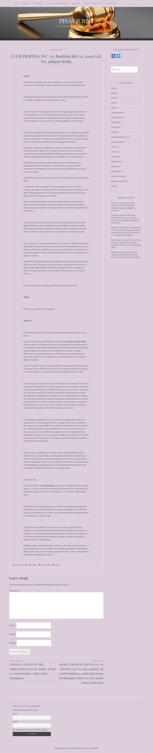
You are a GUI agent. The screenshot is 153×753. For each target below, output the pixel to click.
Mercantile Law (116, 162)
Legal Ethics (115, 157)
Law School (115, 152)
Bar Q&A (25, 3)
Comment (14, 591)
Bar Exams (97, 3)
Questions (111, 3)
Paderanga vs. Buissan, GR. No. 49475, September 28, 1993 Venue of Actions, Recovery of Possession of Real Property (125, 254)
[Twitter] (118, 56)
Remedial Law (116, 171)
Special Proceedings (118, 176)
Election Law (115, 127)
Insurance (114, 132)
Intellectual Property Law (120, 137)
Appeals (114, 88)
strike (56, 565)
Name (12, 625)
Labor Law (56, 50)
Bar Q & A (114, 98)
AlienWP (95, 748)
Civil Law (114, 103)
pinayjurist (32, 565)
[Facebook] (113, 56)
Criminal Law (115, 122)
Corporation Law (117, 117)
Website (12, 643)
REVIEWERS (38, 3)
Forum (86, 3)
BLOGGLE (75, 3)
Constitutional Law (117, 113)
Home (16, 3)
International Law (117, 142)
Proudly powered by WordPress (66, 748)
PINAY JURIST (76, 21)
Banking (114, 93)
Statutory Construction (119, 181)
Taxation (114, 186)
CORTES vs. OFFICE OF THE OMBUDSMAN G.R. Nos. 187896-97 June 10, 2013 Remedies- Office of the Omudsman (32, 670)
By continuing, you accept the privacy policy (30, 730)
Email (12, 634)
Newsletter (62, 3)
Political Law (115, 166)
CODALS (50, 3)
